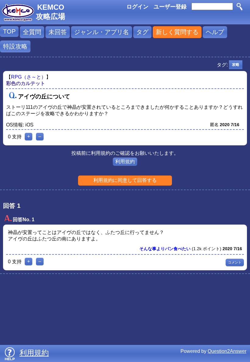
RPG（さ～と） (28, 77)
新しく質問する (177, 32)
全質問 (32, 32)
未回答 (57, 32)
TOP (9, 31)
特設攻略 (15, 46)
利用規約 (125, 161)
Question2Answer (227, 351)
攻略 (235, 64)
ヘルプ (215, 32)
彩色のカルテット (25, 83)
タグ (142, 32)
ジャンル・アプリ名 (101, 32)
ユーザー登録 (170, 7)
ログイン (137, 7)
